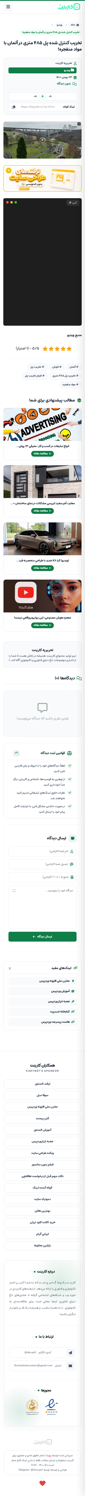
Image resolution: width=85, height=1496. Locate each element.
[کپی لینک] (13, 107)
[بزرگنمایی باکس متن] (14, 890)
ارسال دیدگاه (44, 936)
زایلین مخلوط (42, 1245)
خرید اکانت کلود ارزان (42, 1222)
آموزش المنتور (42, 1130)
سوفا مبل (42, 1095)
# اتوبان (57, 367)
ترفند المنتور (42, 1083)
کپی (74, 202)
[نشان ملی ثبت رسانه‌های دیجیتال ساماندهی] (32, 1408)
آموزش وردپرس (60, 991)
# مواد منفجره (71, 384)
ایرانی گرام (42, 1234)
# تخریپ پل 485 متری (66, 375)
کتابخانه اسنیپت (60, 1011)
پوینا (49, 1455)
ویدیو (59, 25)
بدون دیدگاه (64, 84)
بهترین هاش (42, 1211)
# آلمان (74, 367)
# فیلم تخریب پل (35, 375)
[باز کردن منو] (8, 7)
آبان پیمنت (42, 1118)
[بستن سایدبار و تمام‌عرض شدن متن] (10, 968)
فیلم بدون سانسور (42, 1164)
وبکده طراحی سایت (42, 1153)
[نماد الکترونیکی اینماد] (51, 1408)
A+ (35, 96)
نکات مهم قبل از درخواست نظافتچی (43, 1176)
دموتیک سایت (42, 1199)
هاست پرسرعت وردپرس (55, 1022)
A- (50, 96)
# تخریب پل (37, 367)
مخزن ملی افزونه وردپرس (54, 981)
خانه (73, 25)
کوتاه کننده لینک (42, 1187)
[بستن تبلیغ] (9, 170)
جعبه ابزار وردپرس (59, 1001)
